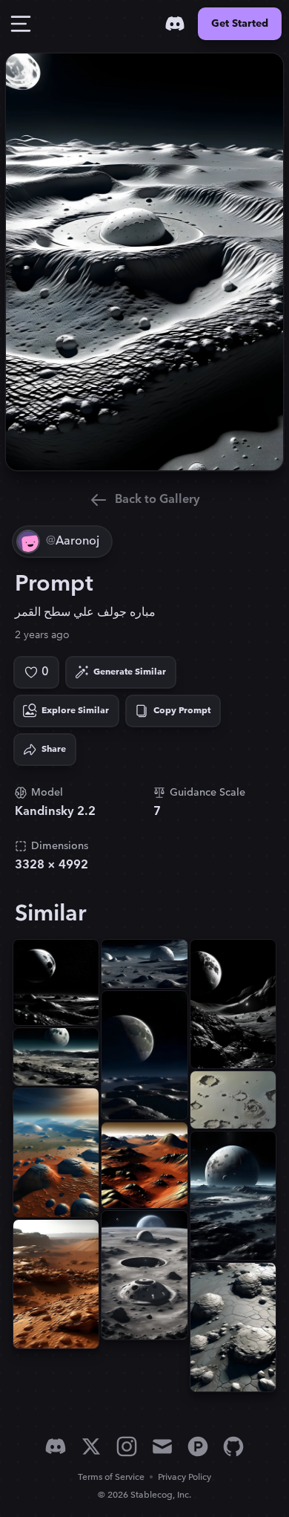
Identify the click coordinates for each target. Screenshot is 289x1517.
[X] (91, 1446)
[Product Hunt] (198, 1446)
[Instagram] (126, 1446)
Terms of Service (111, 1477)
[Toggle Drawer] (20, 24)
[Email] (162, 1446)
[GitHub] (233, 1446)
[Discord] (175, 24)
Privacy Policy (184, 1477)
